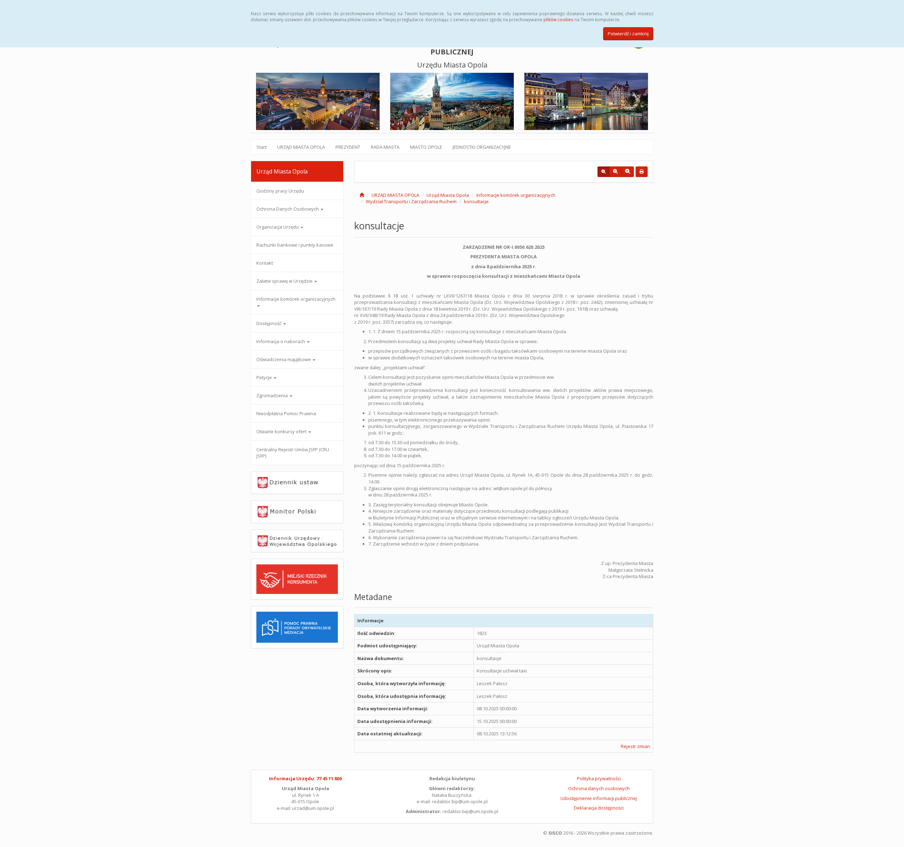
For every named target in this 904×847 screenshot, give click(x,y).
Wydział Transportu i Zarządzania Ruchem (411, 201)
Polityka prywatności (599, 778)
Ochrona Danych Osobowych (288, 209)
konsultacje (476, 201)
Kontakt (264, 263)
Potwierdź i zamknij (628, 33)
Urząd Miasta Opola (448, 195)
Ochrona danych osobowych (599, 788)
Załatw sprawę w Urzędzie (285, 281)
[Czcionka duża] (627, 171)
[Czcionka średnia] (615, 171)
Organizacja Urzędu (278, 227)
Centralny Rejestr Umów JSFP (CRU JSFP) (292, 452)
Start (261, 147)
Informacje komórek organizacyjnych (295, 299)
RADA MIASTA (385, 147)
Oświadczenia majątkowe (284, 359)
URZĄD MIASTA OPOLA (301, 147)
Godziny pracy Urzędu (280, 191)
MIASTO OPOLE (426, 147)
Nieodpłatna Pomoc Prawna (286, 413)
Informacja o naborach (281, 341)
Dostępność (269, 323)
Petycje (264, 377)
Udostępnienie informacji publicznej (598, 798)
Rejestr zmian (635, 746)
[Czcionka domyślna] (603, 171)
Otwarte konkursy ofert (282, 431)
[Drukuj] (642, 171)
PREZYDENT (347, 147)
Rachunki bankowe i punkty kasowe (294, 245)
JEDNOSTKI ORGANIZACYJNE (482, 147)
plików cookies (558, 19)
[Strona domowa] (361, 195)
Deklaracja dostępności (599, 808)
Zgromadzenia (272, 395)
